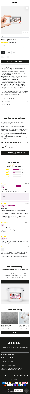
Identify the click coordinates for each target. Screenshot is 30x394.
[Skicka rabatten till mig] (28, 365)
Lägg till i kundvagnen (15, 61)
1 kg (14, 52)
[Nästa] (27, 32)
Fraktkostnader (10, 47)
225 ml (8, 52)
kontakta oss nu (15, 282)
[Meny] (2, 2)
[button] (24, 2)
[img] (4, 184)
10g (3, 52)
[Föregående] (23, 32)
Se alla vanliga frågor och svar (15, 153)
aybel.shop (10, 389)
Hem (2, 36)
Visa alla (15, 332)
